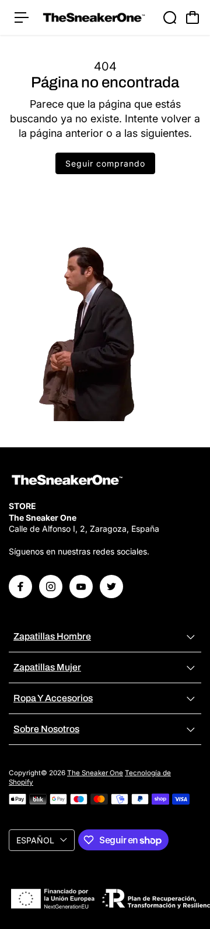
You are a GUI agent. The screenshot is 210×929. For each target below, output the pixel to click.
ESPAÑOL (35, 840)
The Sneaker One (95, 773)
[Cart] (192, 17)
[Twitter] (111, 586)
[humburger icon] (21, 17)
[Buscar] (169, 17)
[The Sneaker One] (94, 17)
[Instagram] (50, 586)
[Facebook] (20, 586)
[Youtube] (81, 586)
